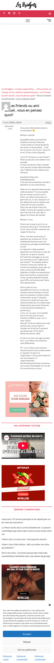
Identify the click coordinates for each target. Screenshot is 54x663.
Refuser (27, 642)
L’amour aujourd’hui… (25, 89)
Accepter (27, 634)
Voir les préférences (27, 649)
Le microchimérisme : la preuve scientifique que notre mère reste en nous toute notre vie (27, 530)
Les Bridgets (8, 89)
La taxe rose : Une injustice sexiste (30, 539)
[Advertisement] (27, 52)
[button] (49, 604)
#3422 (48, 122)
